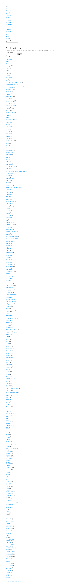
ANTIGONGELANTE (10, 119)
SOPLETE (8, 369)
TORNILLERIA (9, 565)
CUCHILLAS (8, 149)
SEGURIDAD (9, 540)
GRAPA (7, 72)
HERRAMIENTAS (10, 222)
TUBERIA (8, 208)
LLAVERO (8, 439)
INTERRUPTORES (10, 191)
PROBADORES (9, 203)
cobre (7, 490)
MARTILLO (8, 320)
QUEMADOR (9, 406)
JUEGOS (8, 304)
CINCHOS (8, 170)
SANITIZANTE (9, 539)
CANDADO (8, 542)
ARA (7, 79)
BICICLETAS (9, 530)
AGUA (7, 94)
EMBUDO (8, 278)
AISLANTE (8, 483)
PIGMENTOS (9, 467)
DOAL (7, 462)
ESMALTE (8, 464)
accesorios (8, 455)
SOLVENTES (9, 472)
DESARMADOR (9, 269)
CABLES (8, 161)
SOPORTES (8, 534)
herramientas (9, 124)
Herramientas (9, 24)
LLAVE (7, 308)
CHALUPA (8, 168)
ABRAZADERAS (9, 152)
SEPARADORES (9, 553)
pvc (7, 514)
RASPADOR (8, 346)
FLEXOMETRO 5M (10, 296)
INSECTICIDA (9, 394)
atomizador (8, 380)
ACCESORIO (9, 154)
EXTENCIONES (9, 178)
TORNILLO (8, 570)
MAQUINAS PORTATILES (12, 318)
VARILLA (8, 107)
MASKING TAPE (10, 87)
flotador (8, 182)
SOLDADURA (9, 367)
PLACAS (8, 199)
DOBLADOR (9, 275)
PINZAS (8, 198)
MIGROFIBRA (9, 399)
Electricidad (8, 20)
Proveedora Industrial (13, 581)
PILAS (7, 402)
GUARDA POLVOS (10, 105)
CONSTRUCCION (10, 100)
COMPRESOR (9, 261)
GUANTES (8, 546)
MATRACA (8, 324)
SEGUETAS (8, 366)
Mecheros (8, 500)
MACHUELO (9, 315)
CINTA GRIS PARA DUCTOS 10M (14, 82)
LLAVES (8, 311)
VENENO (8, 415)
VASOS (7, 476)
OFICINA (8, 446)
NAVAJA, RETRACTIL (11, 332)
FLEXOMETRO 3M (10, 294)
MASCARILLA (9, 322)
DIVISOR (8, 177)
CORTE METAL (9, 266)
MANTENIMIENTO (10, 444)
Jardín (7, 26)
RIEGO (7, 429)
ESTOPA (8, 465)
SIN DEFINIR (9, 555)
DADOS (8, 268)
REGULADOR (9, 527)
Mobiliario (8, 29)
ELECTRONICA (9, 210)
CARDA (7, 250)
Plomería (8, 13)
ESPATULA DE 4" (10, 285)
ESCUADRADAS (9, 217)
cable (7, 66)
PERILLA (8, 339)
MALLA (7, 397)
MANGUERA (9, 443)
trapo (7, 474)
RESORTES (8, 355)
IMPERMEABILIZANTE (11, 392)
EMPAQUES (9, 493)
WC (7, 509)
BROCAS (8, 240)
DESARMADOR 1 (10, 271)
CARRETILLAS (9, 252)
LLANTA (8, 436)
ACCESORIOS (9, 59)
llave (7, 497)
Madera (8, 27)
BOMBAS (8, 159)
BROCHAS (8, 245)
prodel (7, 513)
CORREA (8, 385)
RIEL (7, 537)
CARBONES (8, 248)
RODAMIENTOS (10, 359)
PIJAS (7, 341)
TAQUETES (8, 569)
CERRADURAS (9, 544)
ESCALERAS (9, 215)
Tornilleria (8, 15)
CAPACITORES (9, 164)
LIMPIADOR (9, 126)
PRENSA (8, 511)
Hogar (7, 36)
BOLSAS (8, 381)
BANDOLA (8, 65)
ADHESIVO (8, 77)
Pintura (7, 34)
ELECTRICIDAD (9, 150)
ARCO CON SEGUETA (11, 231)
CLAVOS (8, 259)
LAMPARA (8, 192)
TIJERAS (8, 409)
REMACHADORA (10, 348)
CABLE (7, 212)
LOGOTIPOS (9, 441)
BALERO (8, 133)
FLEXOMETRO (9, 292)
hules (7, 418)
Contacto (8, 38)
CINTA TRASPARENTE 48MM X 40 (14, 86)
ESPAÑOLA (8, 280)
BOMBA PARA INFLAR (11, 238)
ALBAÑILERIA (9, 96)
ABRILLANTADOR (10, 112)
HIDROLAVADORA (10, 299)
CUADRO (8, 70)
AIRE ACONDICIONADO (11, 378)
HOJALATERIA (9, 303)
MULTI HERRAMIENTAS (11, 329)
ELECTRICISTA (9, 276)
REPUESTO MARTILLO (11, 352)
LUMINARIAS (9, 194)
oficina (7, 401)
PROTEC (8, 549)
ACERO (7, 61)
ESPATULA (8, 390)
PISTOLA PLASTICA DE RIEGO (13, 502)
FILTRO (8, 290)
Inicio (7, 8)
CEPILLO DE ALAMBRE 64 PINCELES (14, 254)
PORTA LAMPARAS (10, 201)
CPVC (7, 143)
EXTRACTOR (9, 180)
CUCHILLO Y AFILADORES (12, 388)
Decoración (8, 19)
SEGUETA (8, 364)
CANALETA (8, 163)
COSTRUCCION (9, 103)
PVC (7, 145)
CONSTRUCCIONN (10, 101)
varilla (7, 574)
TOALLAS (8, 131)
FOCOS (7, 184)
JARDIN (8, 395)
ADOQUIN (8, 93)
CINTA (7, 80)
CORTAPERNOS (10, 264)
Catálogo (8, 12)
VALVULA (8, 575)
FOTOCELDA (9, 185)
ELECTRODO (9, 563)
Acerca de (8, 10)
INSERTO (8, 420)
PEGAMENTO (9, 89)
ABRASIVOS (9, 58)
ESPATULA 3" (9, 283)
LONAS (7, 313)
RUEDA (7, 362)
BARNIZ (8, 460)
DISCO (7, 273)
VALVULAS (8, 507)
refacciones (8, 520)
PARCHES (8, 338)
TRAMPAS (8, 411)
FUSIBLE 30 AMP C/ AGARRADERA (14, 187)
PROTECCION (9, 551)
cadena (7, 68)
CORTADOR (9, 262)
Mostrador (8, 451)
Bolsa (7, 135)
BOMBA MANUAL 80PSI (12, 236)
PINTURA (8, 453)
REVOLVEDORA (9, 357)
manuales (8, 317)
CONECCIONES (9, 140)
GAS (7, 219)
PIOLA (7, 404)
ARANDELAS (9, 567)
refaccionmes (9, 525)
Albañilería (8, 17)
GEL (7, 220)
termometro (9, 373)
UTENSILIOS (9, 413)
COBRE (7, 142)
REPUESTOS (9, 353)
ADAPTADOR (9, 227)
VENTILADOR (9, 416)
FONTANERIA (9, 495)
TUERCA (8, 572)
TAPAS (7, 205)
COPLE (7, 147)
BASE (7, 157)
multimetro (8, 331)
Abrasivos (8, 31)
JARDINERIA (9, 422)
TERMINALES (9, 206)
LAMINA (8, 73)
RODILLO (8, 360)
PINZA (7, 343)
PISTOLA (8, 479)
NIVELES (8, 334)
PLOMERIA (8, 481)
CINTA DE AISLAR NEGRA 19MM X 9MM (15, 171)
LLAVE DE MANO (10, 310)
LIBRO (7, 434)
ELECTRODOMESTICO (11, 448)
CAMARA (8, 136)
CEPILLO (8, 98)
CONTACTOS (9, 175)
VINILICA (8, 478)
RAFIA (7, 408)
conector (8, 213)
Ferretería (8, 22)
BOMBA (8, 485)
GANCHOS (8, 297)
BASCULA (8, 234)
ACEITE (7, 115)
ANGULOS (8, 63)
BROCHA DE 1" (9, 241)
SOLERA (8, 75)
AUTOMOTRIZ (9, 458)
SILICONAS (8, 91)
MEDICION (8, 327)
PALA (7, 336)
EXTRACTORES (9, 289)
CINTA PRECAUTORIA (11, 84)
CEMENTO (8, 486)
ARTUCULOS (9, 108)
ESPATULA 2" (9, 282)
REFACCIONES (9, 504)
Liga (7, 450)
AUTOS (7, 110)
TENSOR (8, 371)
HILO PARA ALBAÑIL (11, 301)
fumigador (8, 423)
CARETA (8, 562)
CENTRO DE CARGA (11, 166)
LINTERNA (8, 306)
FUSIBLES (8, 122)
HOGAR (8, 374)
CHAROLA (8, 255)
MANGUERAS (9, 427)
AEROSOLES (9, 457)
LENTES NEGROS (10, 548)
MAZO (7, 325)
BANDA (8, 121)
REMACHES (8, 350)
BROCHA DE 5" (9, 243)
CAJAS (7, 247)
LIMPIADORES (9, 128)
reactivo (8, 129)
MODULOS (8, 196)
